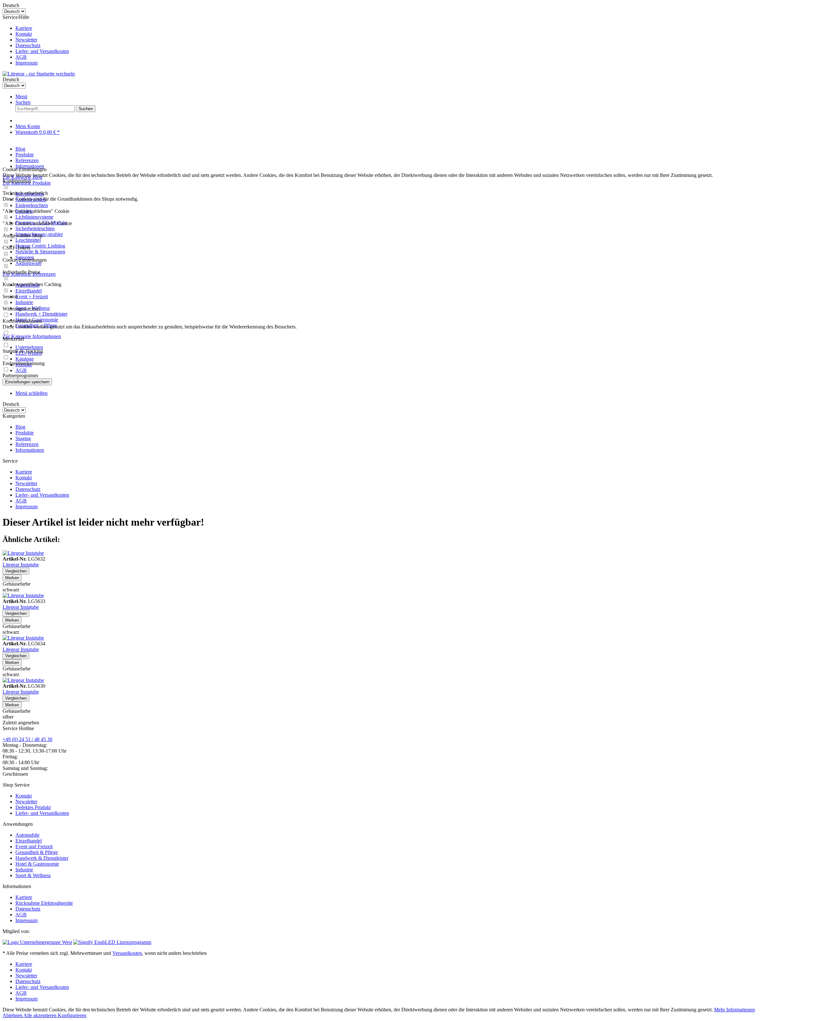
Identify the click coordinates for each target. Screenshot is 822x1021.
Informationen (29, 450)
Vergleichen (16, 571)
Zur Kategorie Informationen (32, 336)
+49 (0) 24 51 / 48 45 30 (27, 739)
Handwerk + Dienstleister (41, 314)
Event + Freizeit (31, 296)
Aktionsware (28, 263)
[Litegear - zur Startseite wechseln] (39, 73)
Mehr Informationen (734, 1009)
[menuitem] (417, 28)
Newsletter (26, 39)
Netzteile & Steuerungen (40, 251)
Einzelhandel (28, 290)
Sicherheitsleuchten (35, 228)
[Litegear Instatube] (23, 553)
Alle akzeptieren (40, 1015)
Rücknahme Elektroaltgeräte (44, 903)
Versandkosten (127, 953)
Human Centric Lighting (40, 246)
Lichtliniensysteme (34, 217)
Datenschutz (27, 45)
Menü (21, 96)
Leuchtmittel (28, 240)
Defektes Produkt (33, 807)
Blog (20, 427)
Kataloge (24, 359)
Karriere (23, 28)
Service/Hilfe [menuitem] (36, 39)
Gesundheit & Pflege (36, 852)
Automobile (27, 835)
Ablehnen (13, 1015)
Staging (23, 438)
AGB (21, 57)
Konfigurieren (72, 1015)
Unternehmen (29, 347)
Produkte (24, 432)
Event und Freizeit (34, 846)
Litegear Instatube (21, 564)
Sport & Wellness (33, 875)
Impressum (26, 62)
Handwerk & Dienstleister (41, 858)
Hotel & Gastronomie (37, 864)
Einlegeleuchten (31, 205)
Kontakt (23, 34)
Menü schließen (31, 393)
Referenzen (27, 444)
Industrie (24, 302)
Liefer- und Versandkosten (42, 51)
